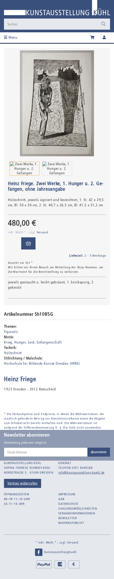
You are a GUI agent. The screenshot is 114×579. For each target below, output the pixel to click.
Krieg (8, 342)
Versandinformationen (76, 513)
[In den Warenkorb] (28, 243)
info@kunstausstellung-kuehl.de (81, 472)
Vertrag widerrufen (22, 483)
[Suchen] (103, 24)
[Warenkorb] (92, 37)
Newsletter (67, 518)
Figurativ (11, 331)
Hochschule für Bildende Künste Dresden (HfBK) (42, 363)
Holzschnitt (13, 353)
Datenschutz (68, 503)
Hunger (20, 342)
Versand (42, 232)
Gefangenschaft (49, 342)
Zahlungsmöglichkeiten (77, 508)
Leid (31, 342)
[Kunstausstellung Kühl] (57, 9)
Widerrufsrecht (71, 522)
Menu (12, 37)
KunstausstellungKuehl (60, 552)
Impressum (66, 494)
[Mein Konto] (104, 37)
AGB (61, 499)
